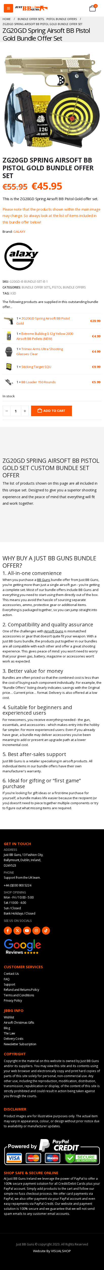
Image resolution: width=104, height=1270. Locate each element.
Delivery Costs (13, 1038)
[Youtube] (27, 931)
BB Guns (43, 579)
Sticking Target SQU (36, 366)
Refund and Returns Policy (21, 990)
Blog (7, 1028)
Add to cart (54, 410)
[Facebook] (8, 931)
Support (9, 984)
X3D (13, 293)
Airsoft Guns (53, 631)
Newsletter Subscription (20, 1044)
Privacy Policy (13, 1000)
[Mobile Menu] (8, 8)
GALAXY (19, 231)
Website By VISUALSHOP (52, 1251)
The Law (9, 1033)
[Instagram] (36, 931)
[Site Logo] (31, 8)
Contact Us (11, 974)
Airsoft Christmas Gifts (19, 1022)
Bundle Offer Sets (36, 287)
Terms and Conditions (19, 995)
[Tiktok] (46, 931)
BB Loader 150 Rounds (38, 382)
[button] (96, 144)
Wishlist (9, 1017)
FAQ (7, 979)
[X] (17, 931)
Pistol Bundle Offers (69, 287)
